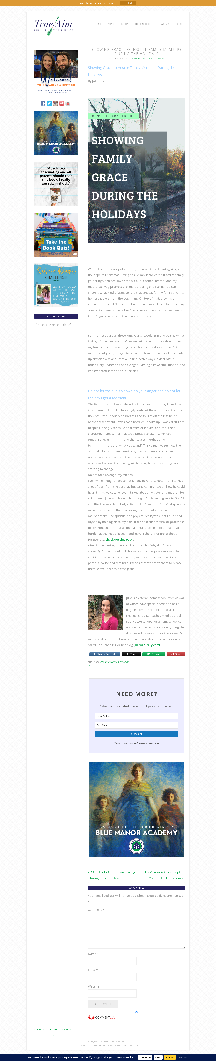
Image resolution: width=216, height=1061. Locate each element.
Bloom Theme (98, 1045)
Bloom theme (109, 1042)
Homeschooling (115, 662)
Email (93, 970)
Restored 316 (122, 1042)
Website (93, 986)
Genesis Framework (115, 1045)
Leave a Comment (156, 58)
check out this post (119, 539)
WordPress (128, 1045)
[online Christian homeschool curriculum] (56, 154)
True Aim (53, 26)
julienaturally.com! (147, 645)
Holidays (103, 662)
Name (93, 954)
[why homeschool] (56, 205)
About (53, 1029)
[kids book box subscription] (56, 255)
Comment (96, 910)
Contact (39, 1029)
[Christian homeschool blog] (56, 92)
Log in (136, 1045)
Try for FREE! (128, 3)
